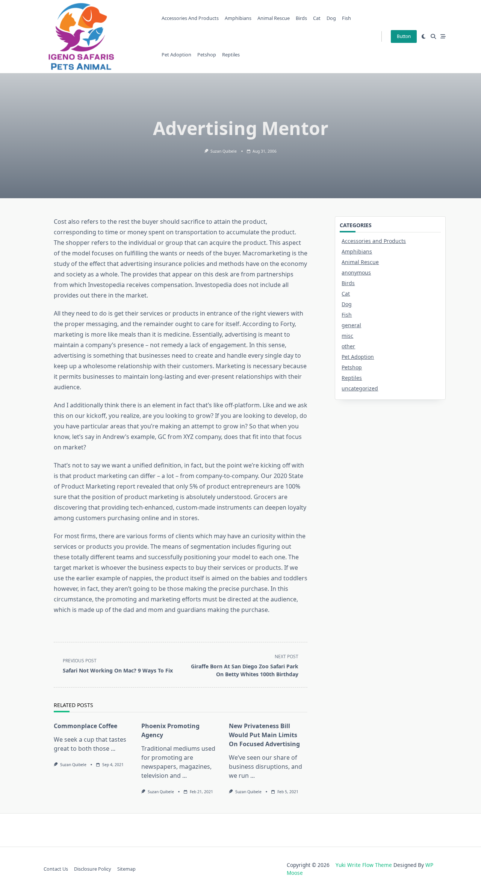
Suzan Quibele (223, 151)
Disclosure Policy (92, 868)
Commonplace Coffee (85, 726)
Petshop (206, 54)
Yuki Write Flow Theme (364, 864)
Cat (317, 18)
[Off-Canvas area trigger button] (443, 36)
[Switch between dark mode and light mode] (423, 36)
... (113, 748)
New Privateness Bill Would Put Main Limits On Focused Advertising (264, 735)
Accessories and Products (190, 18)
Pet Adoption (176, 54)
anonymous (356, 272)
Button (404, 36)
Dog (331, 18)
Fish (346, 18)
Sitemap (126, 868)
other (348, 346)
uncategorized (360, 388)
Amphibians (238, 18)
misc (347, 335)
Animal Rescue (273, 18)
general (351, 325)
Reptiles (231, 54)
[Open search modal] (433, 36)
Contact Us (56, 868)
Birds (301, 18)
